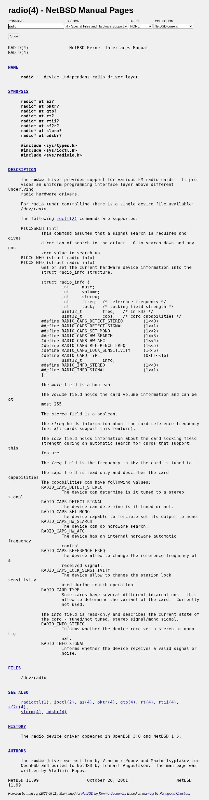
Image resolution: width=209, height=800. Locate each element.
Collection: (164, 21)
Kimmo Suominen (112, 793)
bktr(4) (106, 702)
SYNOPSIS (18, 91)
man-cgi (148, 793)
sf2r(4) (17, 707)
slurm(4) (31, 711)
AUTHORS (17, 751)
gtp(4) (128, 702)
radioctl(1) (35, 702)
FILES (14, 668)
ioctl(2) (67, 218)
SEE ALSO (18, 692)
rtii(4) (167, 702)
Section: (74, 21)
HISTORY (17, 726)
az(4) (86, 702)
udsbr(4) (56, 711)
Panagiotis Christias (174, 793)
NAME (13, 67)
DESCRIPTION (22, 169)
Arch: (137, 21)
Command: (18, 21)
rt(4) (147, 702)
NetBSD (87, 793)
